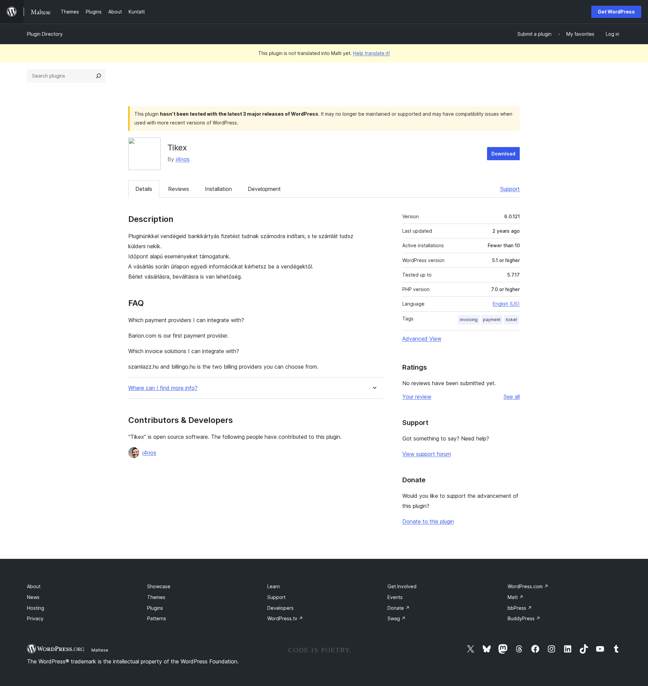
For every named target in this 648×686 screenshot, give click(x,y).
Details (143, 188)
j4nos (183, 159)
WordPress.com (528, 586)
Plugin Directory (45, 34)
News (33, 597)
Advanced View (421, 338)
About (33, 586)
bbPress (520, 608)
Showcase (158, 586)
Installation (218, 188)
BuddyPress (524, 618)
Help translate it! (371, 53)
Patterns (156, 618)
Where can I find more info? (162, 388)
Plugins (155, 608)
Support (510, 188)
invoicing (469, 319)
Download (503, 153)
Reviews (178, 188)
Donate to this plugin (428, 521)
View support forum (426, 454)
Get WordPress (616, 12)
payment (492, 319)
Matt (515, 597)
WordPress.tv (285, 618)
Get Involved (401, 586)
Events (395, 597)
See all (512, 396)
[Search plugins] (98, 76)
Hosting (35, 608)
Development (264, 188)
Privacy (35, 618)
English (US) (506, 304)
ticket (511, 319)
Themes (156, 597)
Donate (398, 608)
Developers (280, 608)
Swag (396, 618)
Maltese (99, 650)
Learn (273, 586)
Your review (416, 396)
